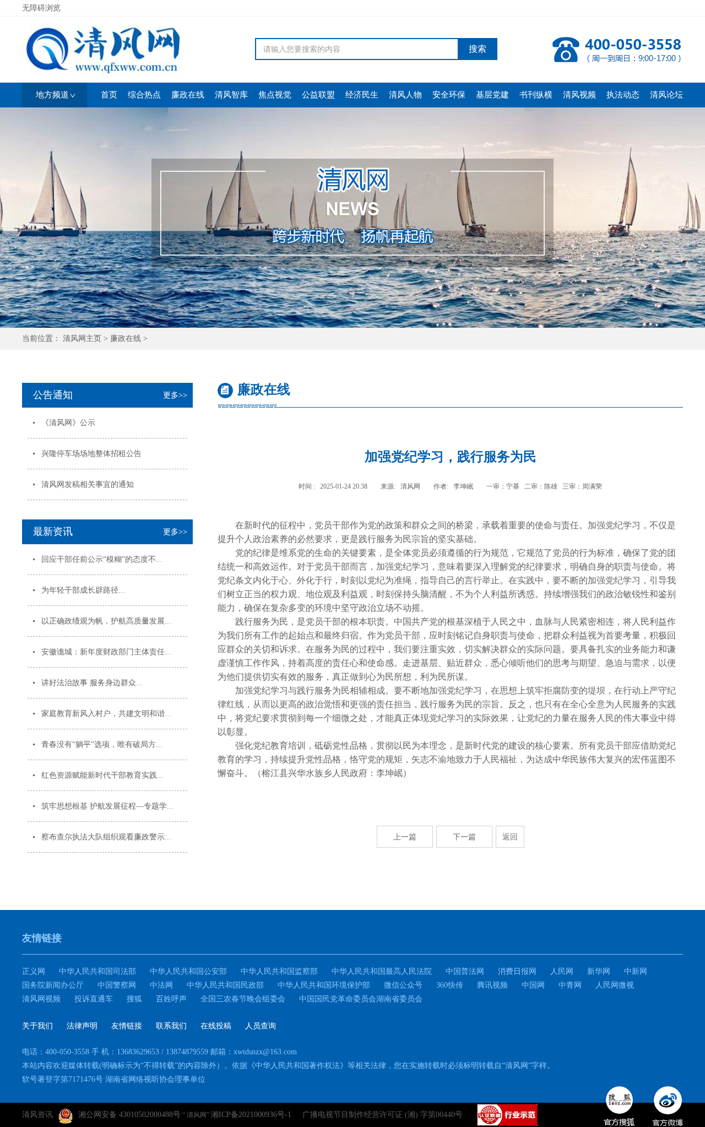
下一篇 (464, 836)
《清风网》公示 (68, 423)
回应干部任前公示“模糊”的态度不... (101, 559)
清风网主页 (82, 338)
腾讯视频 (492, 985)
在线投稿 (215, 1026)
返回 (510, 836)
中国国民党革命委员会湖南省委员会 (360, 999)
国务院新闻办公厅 (53, 985)
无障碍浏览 (41, 8)
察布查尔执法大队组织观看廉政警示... (106, 837)
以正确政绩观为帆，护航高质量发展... (106, 621)
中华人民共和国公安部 (188, 971)
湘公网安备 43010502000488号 (129, 1114)
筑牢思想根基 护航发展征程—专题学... (107, 806)
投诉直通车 (93, 999)
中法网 (161, 985)
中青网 (570, 985)
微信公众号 (403, 985)
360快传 (449, 985)
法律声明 (82, 1026)
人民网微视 (614, 985)
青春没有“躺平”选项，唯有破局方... (101, 744)
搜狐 (134, 999)
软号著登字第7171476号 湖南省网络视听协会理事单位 (113, 1079)
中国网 (533, 985)
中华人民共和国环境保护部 (324, 985)
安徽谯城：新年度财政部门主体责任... (106, 652)
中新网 (635, 971)
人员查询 (260, 1026)
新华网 (598, 971)
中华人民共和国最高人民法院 (382, 971)
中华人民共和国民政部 (225, 985)
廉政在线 (125, 338)
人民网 (561, 971)
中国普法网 (465, 971)
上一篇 (404, 836)
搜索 (477, 48)
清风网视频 (41, 999)
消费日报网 (517, 971)
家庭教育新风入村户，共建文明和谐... (106, 713)
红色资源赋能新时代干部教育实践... (102, 775)
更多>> (175, 395)
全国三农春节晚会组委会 (242, 999)
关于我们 (37, 1026)
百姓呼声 (171, 999)
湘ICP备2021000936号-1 (251, 1114)
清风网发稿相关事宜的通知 (87, 484)
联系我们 (171, 1026)
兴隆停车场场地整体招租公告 (91, 453)
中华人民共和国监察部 (279, 971)
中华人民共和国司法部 (97, 971)
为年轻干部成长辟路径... (83, 590)
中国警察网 (116, 985)
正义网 (33, 971)
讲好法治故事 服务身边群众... (92, 683)
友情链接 (126, 1026)
